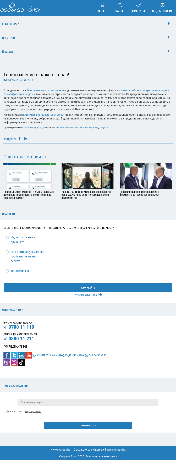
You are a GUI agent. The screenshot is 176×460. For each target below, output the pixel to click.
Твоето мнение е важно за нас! (36, 75)
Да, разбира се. (20, 271)
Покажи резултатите (85, 294)
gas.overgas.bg (97, 355)
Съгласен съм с (24, 411)
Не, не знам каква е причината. (23, 239)
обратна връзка (89, 127)
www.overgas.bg (60, 449)
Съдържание (162, 11)
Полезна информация (33, 127)
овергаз (103, 127)
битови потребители (67, 127)
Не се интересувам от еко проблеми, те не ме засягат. (27, 256)
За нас (120, 11)
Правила (138, 11)
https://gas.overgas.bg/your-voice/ (43, 114)
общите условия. (33, 411)
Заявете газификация (49, 355)
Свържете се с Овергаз (89, 449)
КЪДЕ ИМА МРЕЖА (75, 355)
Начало (102, 11)
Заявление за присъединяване (46, 90)
